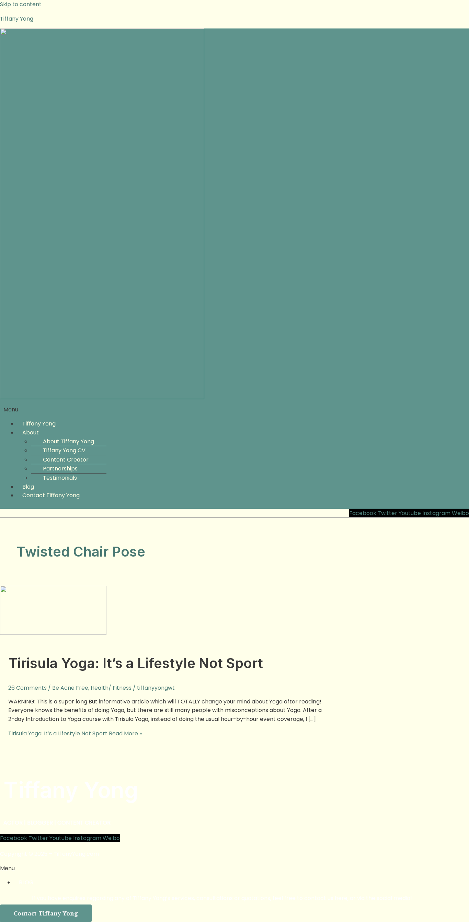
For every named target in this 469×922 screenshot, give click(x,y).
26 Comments (27, 688)
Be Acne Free (70, 688)
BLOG (26, 882)
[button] (234, 409)
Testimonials (60, 478)
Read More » (75, 733)
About (30, 432)
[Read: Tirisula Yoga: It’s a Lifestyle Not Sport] (53, 633)
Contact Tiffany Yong (51, 495)
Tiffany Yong (16, 19)
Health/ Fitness (111, 688)
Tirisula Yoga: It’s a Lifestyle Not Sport (135, 663)
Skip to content (21, 4)
